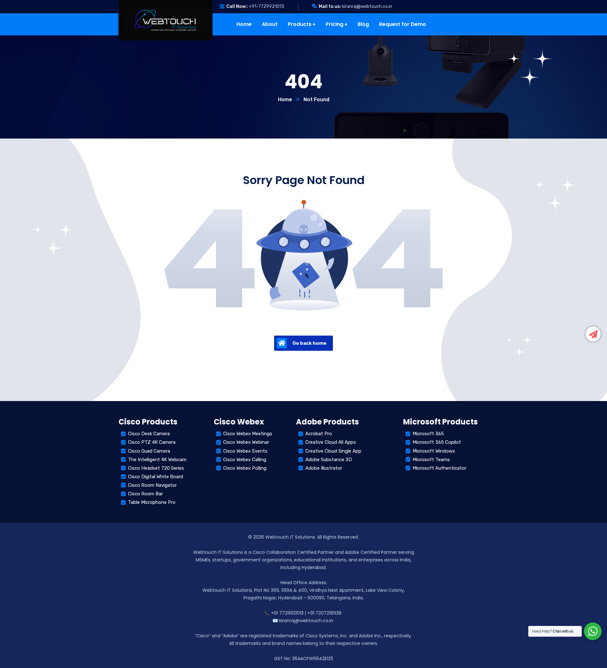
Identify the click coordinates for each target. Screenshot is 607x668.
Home (285, 99)
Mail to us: (330, 6)
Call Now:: (237, 6)
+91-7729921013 (266, 6)
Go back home (309, 343)
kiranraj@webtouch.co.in (367, 6)
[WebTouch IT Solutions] (147, 20)
